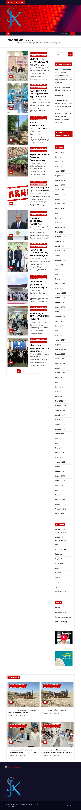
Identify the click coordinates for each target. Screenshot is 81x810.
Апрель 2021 (59, 452)
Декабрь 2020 (60, 471)
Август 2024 (59, 265)
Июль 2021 (59, 438)
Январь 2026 (60, 185)
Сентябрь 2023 (60, 316)
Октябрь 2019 (60, 504)
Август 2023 (59, 321)
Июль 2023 (59, 326)
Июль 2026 (59, 157)
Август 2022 (59, 377)
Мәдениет (58, 559)
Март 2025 (59, 232)
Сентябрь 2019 (60, 509)
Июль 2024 (59, 269)
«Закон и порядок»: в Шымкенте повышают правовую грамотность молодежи (21, 752)
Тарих (57, 582)
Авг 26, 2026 (14, 715)
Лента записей (60, 612)
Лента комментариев (63, 617)
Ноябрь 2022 (60, 363)
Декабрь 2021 (60, 415)
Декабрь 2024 (60, 246)
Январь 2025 (60, 241)
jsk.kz (46, 68)
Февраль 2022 (60, 406)
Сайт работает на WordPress (15, 804)
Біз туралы (70, 805)
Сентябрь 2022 (60, 373)
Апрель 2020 (60, 499)
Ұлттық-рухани (60, 591)
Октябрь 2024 (60, 255)
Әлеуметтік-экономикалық (38, 56)
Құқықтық (58, 554)
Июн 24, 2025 (37, 354)
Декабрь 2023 (60, 302)
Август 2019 (59, 513)
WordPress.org (61, 622)
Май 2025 (58, 222)
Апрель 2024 (60, 283)
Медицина (59, 563)
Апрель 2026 (60, 171)
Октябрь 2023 (60, 312)
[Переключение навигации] (62, 33)
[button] (67, 33)
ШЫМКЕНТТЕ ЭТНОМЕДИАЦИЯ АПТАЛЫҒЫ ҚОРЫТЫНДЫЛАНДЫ (40, 65)
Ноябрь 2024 (60, 251)
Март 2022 (59, 401)
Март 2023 (59, 345)
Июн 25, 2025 (37, 227)
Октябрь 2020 (60, 481)
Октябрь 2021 (60, 424)
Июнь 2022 (59, 387)
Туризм (57, 587)
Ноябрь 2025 (60, 194)
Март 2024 (59, 288)
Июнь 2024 (59, 274)
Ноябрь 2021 (59, 420)
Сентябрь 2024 (61, 260)
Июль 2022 (59, 382)
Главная (10, 43)
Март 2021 (59, 457)
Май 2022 (58, 391)
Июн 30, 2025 (37, 68)
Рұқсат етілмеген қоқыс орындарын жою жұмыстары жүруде (63, 72)
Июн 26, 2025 (37, 163)
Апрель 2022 (60, 396)
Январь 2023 (60, 354)
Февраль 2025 (60, 237)
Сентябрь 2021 (60, 429)
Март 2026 (59, 176)
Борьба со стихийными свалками (54, 710)
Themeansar (10, 806)
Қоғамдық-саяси (61, 549)
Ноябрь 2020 (60, 476)
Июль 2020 (59, 485)
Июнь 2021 (59, 443)
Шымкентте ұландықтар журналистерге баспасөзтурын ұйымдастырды (38, 287)
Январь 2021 (59, 467)
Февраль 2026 (60, 180)
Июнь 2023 (59, 330)
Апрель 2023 (60, 340)
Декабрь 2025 (60, 190)
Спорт (57, 577)
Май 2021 (58, 448)
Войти (57, 608)
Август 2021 (59, 434)
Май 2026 (58, 166)
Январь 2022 (60, 410)
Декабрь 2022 (60, 359)
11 (33, 371)
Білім (57, 545)
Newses (31, 804)
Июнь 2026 (59, 161)
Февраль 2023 (60, 349)
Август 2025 (59, 208)
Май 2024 (59, 279)
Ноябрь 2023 (60, 307)
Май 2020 (58, 495)
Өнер (57, 568)
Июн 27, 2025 (37, 131)
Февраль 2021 (60, 462)
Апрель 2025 (60, 227)
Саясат (58, 573)
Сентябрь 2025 (60, 204)
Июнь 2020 (59, 490)
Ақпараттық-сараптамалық (38, 53)
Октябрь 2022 (60, 368)
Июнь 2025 (59, 218)
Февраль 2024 (60, 293)
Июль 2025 (59, 213)
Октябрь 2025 (60, 199)
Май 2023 (58, 335)
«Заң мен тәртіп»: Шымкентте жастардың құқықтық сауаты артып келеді (56, 752)
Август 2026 (59, 152)
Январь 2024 (60, 298)
